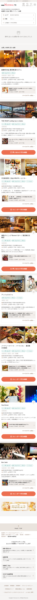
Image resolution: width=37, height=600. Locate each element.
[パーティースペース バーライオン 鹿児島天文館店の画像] (18, 334)
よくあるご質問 (29, 592)
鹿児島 (21, 534)
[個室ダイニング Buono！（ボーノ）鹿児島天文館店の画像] (18, 224)
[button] (18, 550)
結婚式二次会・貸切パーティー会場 (9, 534)
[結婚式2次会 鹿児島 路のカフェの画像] (18, 58)
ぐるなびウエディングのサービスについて (14, 592)
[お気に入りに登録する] (34, 67)
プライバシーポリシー (27, 585)
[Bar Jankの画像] (18, 451)
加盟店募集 (29, 589)
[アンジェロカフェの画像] (18, 283)
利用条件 (18, 585)
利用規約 (12, 585)
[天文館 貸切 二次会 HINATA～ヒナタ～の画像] (18, 167)
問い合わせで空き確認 (20, 152)
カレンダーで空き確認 (20, 209)
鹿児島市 (27, 534)
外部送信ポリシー (9, 589)
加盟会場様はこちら (20, 589)
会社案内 (6, 585)
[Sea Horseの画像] (18, 394)
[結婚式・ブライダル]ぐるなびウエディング (11, 533)
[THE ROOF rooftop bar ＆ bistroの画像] (18, 109)
